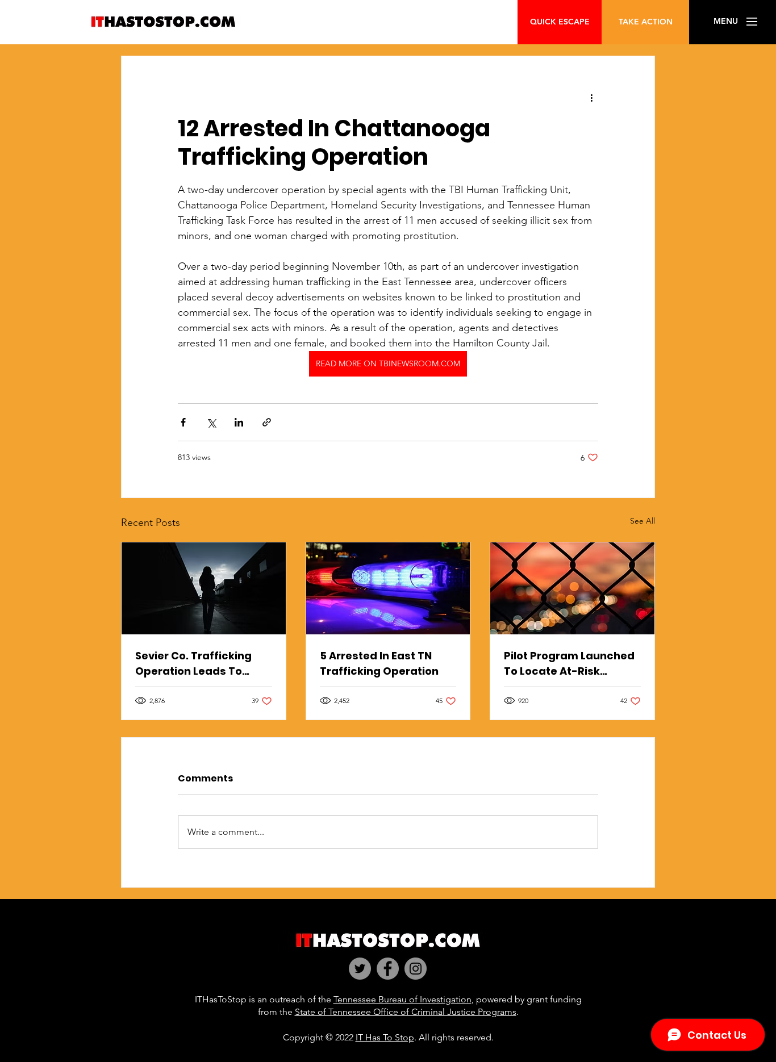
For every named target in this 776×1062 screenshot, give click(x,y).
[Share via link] (266, 422)
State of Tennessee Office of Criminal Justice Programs (405, 1011)
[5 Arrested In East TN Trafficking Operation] (388, 588)
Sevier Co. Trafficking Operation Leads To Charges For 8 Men (193, 664)
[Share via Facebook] (183, 422)
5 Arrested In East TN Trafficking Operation (379, 663)
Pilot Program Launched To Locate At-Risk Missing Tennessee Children (569, 664)
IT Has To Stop (385, 1037)
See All (642, 521)
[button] (725, 21)
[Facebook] (388, 969)
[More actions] (591, 97)
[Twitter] (360, 969)
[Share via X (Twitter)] (211, 422)
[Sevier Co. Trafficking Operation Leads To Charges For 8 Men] (204, 588)
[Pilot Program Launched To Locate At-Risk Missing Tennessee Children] (572, 588)
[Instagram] (415, 969)
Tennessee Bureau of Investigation (402, 999)
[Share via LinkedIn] (238, 422)
